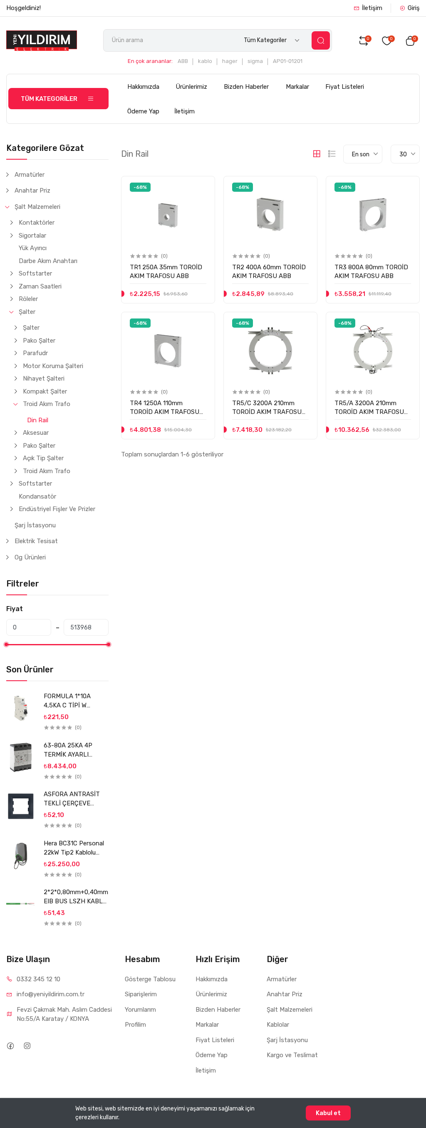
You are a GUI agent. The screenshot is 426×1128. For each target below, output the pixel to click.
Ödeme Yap (143, 111)
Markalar (297, 86)
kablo (205, 61)
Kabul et (328, 1113)
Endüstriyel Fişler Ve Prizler (57, 509)
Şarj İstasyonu (35, 525)
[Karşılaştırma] (199, 206)
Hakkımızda (143, 86)
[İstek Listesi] (199, 189)
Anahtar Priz (32, 190)
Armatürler (30, 174)
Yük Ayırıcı (33, 248)
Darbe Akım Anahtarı (48, 261)
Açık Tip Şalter (43, 458)
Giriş (414, 8)
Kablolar (278, 1024)
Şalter (27, 312)
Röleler (28, 299)
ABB (183, 61)
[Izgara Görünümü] (317, 154)
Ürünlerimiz (191, 86)
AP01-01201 (287, 61)
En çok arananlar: (150, 61)
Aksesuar (36, 432)
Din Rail (37, 420)
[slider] (6, 644)
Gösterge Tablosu (150, 979)
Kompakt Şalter (45, 391)
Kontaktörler (36, 222)
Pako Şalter (39, 340)
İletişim (372, 8)
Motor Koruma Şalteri (53, 366)
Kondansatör (37, 496)
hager (230, 61)
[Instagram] (27, 1046)
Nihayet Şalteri (43, 378)
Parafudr (35, 353)
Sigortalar (32, 235)
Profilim (135, 1024)
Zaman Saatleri (40, 286)
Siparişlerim (141, 994)
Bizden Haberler (246, 86)
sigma (255, 61)
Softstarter (35, 273)
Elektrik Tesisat (36, 541)
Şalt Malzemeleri (37, 207)
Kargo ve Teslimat (292, 1055)
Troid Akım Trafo (46, 404)
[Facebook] (10, 1046)
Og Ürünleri (30, 557)
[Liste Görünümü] (332, 154)
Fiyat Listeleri (344, 86)
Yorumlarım (140, 1009)
